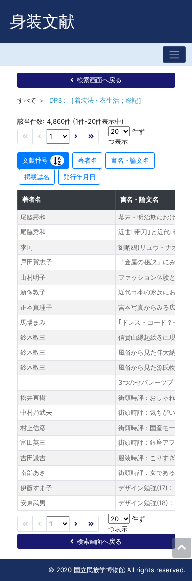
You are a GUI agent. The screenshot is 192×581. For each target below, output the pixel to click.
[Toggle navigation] (174, 54)
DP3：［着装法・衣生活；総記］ (97, 100)
